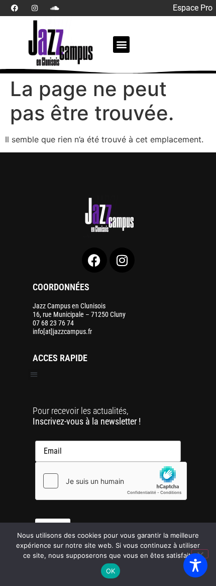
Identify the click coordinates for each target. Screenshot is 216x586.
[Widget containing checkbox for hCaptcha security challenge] (111, 481)
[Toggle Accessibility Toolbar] (195, 565)
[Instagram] (35, 8)
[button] (121, 44)
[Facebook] (15, 8)
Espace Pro (192, 8)
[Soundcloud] (55, 8)
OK (111, 571)
